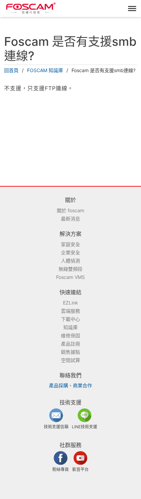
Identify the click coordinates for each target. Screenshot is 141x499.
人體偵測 (70, 261)
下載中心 (70, 319)
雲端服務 (70, 311)
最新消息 (70, 218)
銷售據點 (70, 352)
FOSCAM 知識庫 (45, 70)
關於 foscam (70, 210)
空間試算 (70, 360)
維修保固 (70, 335)
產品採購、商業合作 (70, 385)
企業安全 (70, 252)
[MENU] (132, 8)
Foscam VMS (70, 277)
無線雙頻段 (70, 269)
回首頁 (11, 70)
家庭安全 (70, 244)
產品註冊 (70, 344)
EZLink (70, 303)
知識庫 (70, 327)
